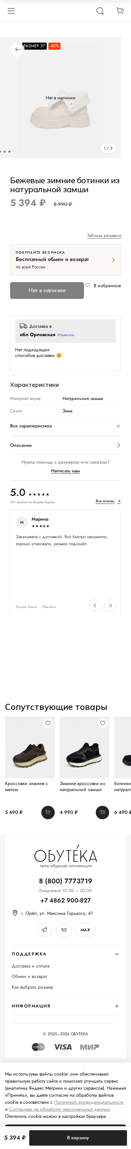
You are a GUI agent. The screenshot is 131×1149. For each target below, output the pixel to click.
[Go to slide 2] (5, 152)
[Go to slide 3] (9, 152)
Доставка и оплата (31, 966)
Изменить (66, 335)
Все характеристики (31, 425)
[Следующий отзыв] (110, 605)
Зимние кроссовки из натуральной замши (82, 786)
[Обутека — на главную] (65, 856)
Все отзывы (108, 501)
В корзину (78, 1137)
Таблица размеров (104, 235)
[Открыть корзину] (120, 10)
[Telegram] (44, 930)
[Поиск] (99, 10)
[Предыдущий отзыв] (95, 605)
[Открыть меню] (11, 10)
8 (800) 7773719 (65, 881)
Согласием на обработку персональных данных (59, 1109)
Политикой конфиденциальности (89, 1102)
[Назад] (17, 50)
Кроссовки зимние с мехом (26, 786)
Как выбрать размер (32, 987)
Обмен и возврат (29, 976)
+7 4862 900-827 (65, 900)
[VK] (64, 930)
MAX (85, 930)
